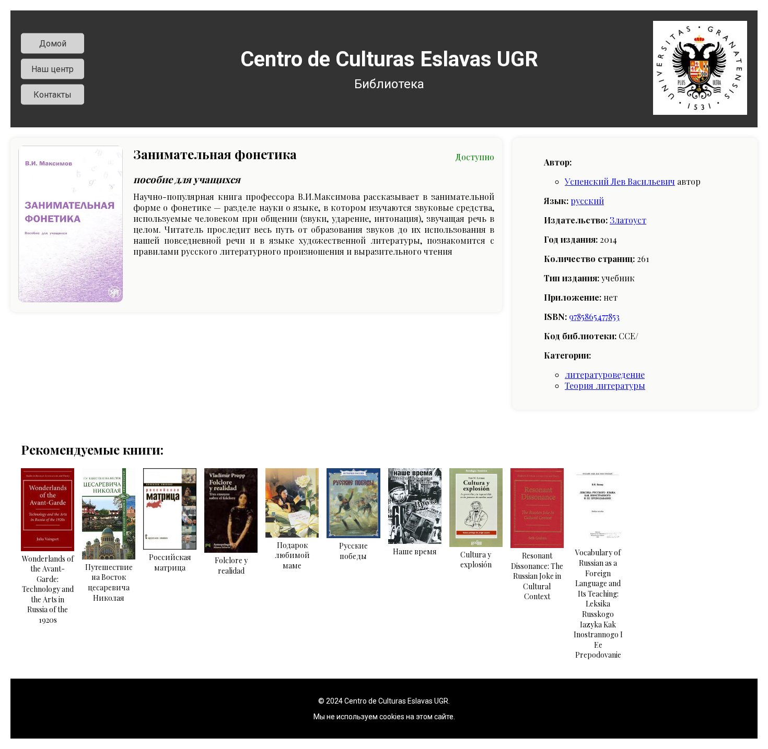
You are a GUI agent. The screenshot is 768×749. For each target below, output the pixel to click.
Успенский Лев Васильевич (620, 181)
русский (587, 200)
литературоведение (605, 374)
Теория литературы (605, 385)
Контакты (52, 95)
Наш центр (52, 69)
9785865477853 (594, 316)
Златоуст (628, 220)
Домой (52, 44)
